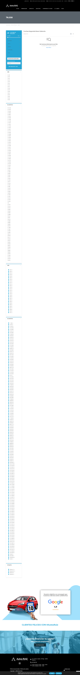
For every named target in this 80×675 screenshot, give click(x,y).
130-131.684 (12, 522)
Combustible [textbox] (10, 49)
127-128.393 (12, 514)
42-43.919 (12, 361)
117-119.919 (12, 494)
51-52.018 (12, 372)
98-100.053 (12, 462)
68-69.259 (12, 402)
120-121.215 (12, 498)
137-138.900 (12, 538)
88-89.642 (12, 444)
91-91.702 (12, 449)
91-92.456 (12, 451)
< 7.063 (11, 323)
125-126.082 (12, 509)
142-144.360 (12, 544)
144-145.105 (12, 547)
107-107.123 (12, 481)
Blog (63, 8)
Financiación (24, 8)
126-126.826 (12, 511)
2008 (11, 309)
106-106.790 (12, 478)
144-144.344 (12, 546)
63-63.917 (12, 391)
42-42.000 (12, 359)
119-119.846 (12, 495)
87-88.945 (12, 441)
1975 (11, 293)
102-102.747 (12, 468)
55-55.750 (12, 380)
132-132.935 (12, 525)
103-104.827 (12, 473)
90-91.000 (12, 448)
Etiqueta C (12, 569)
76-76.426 (12, 414)
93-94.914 (12, 456)
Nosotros (38, 8)
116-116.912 (12, 490)
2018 (11, 276)
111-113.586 (12, 486)
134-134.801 (12, 530)
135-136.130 (12, 533)
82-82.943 (12, 429)
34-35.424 (12, 338)
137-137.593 (12, 536)
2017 (11, 282)
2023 (11, 271)
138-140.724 (12, 539)
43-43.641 (12, 362)
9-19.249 (11, 326)
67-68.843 (12, 399)
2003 (11, 301)
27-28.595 (12, 334)
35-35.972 (12, 340)
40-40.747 (12, 353)
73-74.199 (12, 411)
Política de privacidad (14, 669)
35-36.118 (12, 342)
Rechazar (58, 673)
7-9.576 (11, 324)
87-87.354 (12, 440)
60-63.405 (12, 389)
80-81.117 (12, 424)
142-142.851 (12, 543)
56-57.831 (12, 383)
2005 (11, 304)
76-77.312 (12, 416)
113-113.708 (12, 487)
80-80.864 (12, 422)
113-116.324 (12, 489)
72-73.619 (12, 410)
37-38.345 (12, 346)
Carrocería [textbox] (10, 40)
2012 (11, 284)
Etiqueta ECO (12, 571)
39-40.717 (12, 351)
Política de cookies (24, 669)
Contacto (31, 8)
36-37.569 (12, 343)
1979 (11, 287)
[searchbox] (14, 58)
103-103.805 (12, 471)
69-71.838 (12, 405)
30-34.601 (12, 337)
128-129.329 (12, 517)
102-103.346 (12, 470)
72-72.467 (12, 408)
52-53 (11, 375)
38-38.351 (12, 348)
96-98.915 (12, 460)
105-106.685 (12, 476)
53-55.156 (12, 378)
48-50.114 (12, 367)
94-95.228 (12, 457)
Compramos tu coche (47, 8)
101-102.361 (12, 467)
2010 (11, 288)
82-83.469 (12, 430)
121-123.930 (12, 500)
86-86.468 (12, 437)
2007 (11, 307)
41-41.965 (12, 356)
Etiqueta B (12, 574)
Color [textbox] (9, 52)
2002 (11, 299)
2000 (11, 296)
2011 (11, 312)
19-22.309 (12, 327)
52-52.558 (12, 373)
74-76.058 (12, 413)
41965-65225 (12, 557)
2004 (11, 303)
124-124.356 (12, 505)
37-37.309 (12, 345)
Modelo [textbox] (9, 46)
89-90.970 (12, 446)
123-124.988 (12, 503)
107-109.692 (12, 482)
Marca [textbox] (9, 43)
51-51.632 (12, 370)
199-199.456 (12, 552)
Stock (17, 8)
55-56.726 (12, 381)
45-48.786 (12, 365)
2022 (11, 269)
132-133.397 (12, 527)
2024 (11, 291)
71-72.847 (12, 406)
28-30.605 (12, 335)
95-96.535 (12, 459)
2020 (11, 277)
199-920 (11, 554)
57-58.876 (12, 384)
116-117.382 (12, 492)
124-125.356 (12, 506)
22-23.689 (12, 329)
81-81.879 (12, 425)
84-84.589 (12, 433)
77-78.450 (12, 418)
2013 (11, 290)
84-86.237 (12, 435)
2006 (11, 306)
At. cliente (57, 8)
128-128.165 (12, 516)
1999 (11, 295)
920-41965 (12, 555)
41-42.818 (12, 357)
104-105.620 (12, 475)
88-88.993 (12, 443)
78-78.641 (12, 419)
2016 (11, 279)
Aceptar (52, 673)
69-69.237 (12, 403)
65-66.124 (12, 394)
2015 (11, 272)
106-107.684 (12, 479)
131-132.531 (12, 524)
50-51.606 (12, 368)
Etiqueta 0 (12, 572)
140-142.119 (12, 541)
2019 (11, 274)
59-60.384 (12, 387)
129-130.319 (12, 520)
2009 (11, 310)
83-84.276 (12, 432)
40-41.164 (12, 354)
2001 (11, 298)
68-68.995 (12, 400)
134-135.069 (12, 532)
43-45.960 (12, 364)
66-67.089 (12, 397)
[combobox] (14, 41)
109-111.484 (12, 484)
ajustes (45, 673)
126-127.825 (12, 513)
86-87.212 (12, 438)
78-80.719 (12, 421)
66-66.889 (12, 395)
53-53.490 (12, 376)
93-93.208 (12, 454)
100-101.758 (12, 463)
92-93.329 (12, 452)
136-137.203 (12, 535)
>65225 (11, 558)
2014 (11, 280)
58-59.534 (12, 386)
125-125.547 (12, 508)
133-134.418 (12, 528)
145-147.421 (12, 549)
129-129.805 (12, 519)
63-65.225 (12, 392)
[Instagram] (19, 663)
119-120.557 (12, 497)
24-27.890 (12, 332)
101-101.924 (12, 465)
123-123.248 (12, 501)
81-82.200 (12, 427)
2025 (11, 285)
